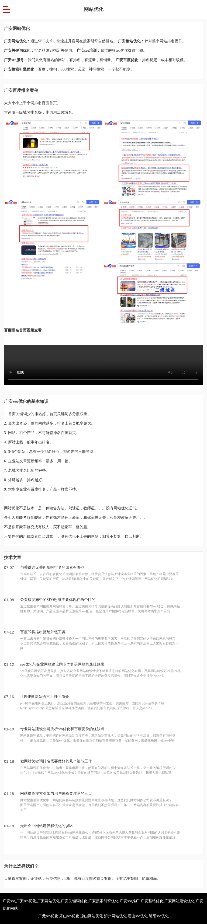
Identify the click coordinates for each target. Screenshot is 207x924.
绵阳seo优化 (159, 916)
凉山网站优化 (91, 916)
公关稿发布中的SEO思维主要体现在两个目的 (57, 600)
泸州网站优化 (115, 916)
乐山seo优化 (69, 916)
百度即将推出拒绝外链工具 (42, 632)
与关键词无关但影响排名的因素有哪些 (52, 567)
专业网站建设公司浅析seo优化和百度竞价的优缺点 (62, 729)
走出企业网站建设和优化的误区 (46, 826)
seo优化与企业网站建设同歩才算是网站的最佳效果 (62, 664)
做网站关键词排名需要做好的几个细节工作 (56, 761)
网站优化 (94, 9)
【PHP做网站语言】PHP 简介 (44, 697)
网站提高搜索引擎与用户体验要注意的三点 (56, 794)
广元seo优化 (48, 916)
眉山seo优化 (138, 916)
